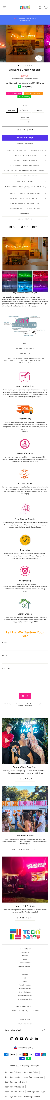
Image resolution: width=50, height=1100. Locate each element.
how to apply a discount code (25, 203)
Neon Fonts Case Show (25, 999)
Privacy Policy (39, 704)
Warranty (25, 214)
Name (4, 643)
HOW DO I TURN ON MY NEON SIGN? (25, 193)
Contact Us (25, 353)
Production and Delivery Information (25, 150)
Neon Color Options (25, 992)
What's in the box (25, 181)
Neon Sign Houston (13, 1077)
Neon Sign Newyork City (15, 1082)
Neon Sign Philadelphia (14, 1087)
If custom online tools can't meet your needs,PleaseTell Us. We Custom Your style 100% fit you (25, 360)
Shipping (21, 78)
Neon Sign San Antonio (14, 1091)
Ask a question (25, 219)
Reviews (25, 974)
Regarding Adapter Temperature (25, 208)
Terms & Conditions (25, 963)
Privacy (25, 981)
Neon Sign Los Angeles (33, 1077)
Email (4, 655)
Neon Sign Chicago (13, 1072)
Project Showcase (25, 988)
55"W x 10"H (38, 110)
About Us (25, 956)
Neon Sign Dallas (31, 1072)
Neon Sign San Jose (13, 1096)
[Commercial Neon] (25, 809)
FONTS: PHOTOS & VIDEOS (25, 155)
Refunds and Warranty (25, 966)
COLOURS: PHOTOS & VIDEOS (25, 160)
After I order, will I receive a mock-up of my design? (25, 187)
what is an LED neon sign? (25, 176)
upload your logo (24, 849)
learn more (25, 918)
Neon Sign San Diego (36, 1091)
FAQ (25, 343)
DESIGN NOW (25, 779)
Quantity (25, 117)
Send (25, 696)
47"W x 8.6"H (24, 110)
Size (25, 106)
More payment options (25, 143)
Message (6, 668)
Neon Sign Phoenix (32, 1096)
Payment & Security (25, 348)
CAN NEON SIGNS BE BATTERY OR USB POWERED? (25, 171)
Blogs (25, 959)
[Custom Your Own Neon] (25, 741)
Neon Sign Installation (25, 995)
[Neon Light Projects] (25, 880)
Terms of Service (23, 706)
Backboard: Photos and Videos (25, 165)
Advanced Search (25, 949)
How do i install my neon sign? (25, 198)
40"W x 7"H (11, 110)
